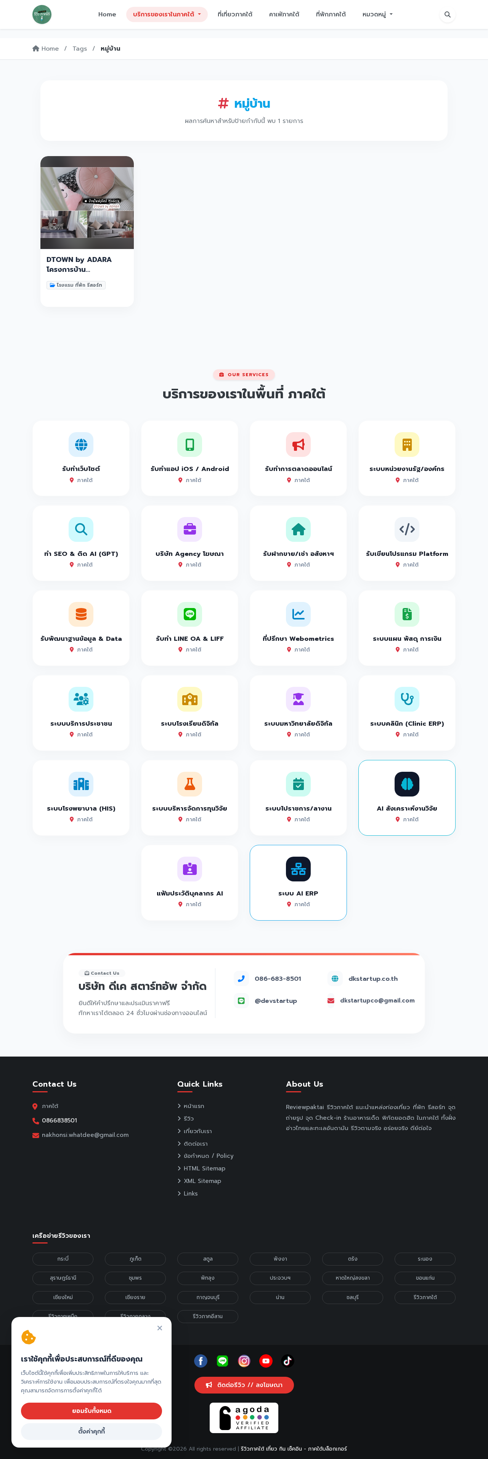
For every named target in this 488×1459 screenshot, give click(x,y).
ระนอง (425, 1259)
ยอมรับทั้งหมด (91, 1411)
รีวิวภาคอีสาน (208, 1316)
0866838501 (59, 1120)
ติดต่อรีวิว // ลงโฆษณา (249, 1385)
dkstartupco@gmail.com (377, 1000)
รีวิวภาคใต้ (425, 1297)
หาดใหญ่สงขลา (353, 1278)
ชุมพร (135, 1278)
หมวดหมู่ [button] (375, 14)
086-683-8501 (278, 978)
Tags (79, 48)
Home (107, 14)
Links (191, 1193)
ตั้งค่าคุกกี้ (91, 1431)
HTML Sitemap (204, 1168)
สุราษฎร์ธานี (63, 1278)
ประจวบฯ (280, 1278)
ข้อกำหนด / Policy (209, 1156)
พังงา (280, 1259)
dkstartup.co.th (373, 978)
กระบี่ (63, 1259)
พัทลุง (208, 1278)
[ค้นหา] (448, 14)
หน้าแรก (194, 1106)
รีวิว (189, 1118)
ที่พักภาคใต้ (331, 14)
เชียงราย (135, 1297)
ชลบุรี (353, 1297)
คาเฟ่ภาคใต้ (284, 14)
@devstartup (276, 1001)
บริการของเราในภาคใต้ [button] (164, 14)
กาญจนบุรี (208, 1297)
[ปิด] (160, 1328)
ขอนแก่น (425, 1278)
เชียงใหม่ (63, 1297)
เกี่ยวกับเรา (198, 1131)
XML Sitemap (202, 1181)
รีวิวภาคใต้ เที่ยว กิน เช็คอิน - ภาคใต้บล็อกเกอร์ (294, 1449)
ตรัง (353, 1259)
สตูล (208, 1259)
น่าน (280, 1297)
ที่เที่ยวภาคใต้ (235, 14)
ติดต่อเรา (196, 1144)
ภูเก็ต (135, 1259)
